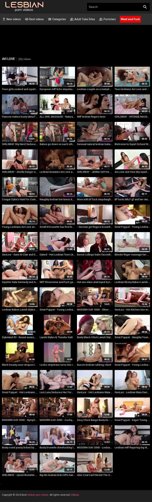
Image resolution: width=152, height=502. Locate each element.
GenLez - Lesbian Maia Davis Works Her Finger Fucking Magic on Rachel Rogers (132, 392)
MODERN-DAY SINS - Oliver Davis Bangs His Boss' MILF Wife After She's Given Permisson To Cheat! (95, 309)
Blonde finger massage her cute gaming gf (132, 254)
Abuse (75, 494)
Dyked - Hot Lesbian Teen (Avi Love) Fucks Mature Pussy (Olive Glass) (57, 254)
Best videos (34, 19)
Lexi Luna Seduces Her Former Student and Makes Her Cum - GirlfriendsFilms (57, 392)
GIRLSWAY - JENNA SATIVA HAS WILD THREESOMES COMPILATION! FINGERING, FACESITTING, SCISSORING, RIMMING (95, 171)
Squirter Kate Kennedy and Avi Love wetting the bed (20, 282)
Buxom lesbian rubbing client (94, 364)
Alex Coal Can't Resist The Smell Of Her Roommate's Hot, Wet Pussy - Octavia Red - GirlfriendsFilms (95, 475)
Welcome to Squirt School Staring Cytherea (132, 144)
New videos (11, 19)
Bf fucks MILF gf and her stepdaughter (132, 199)
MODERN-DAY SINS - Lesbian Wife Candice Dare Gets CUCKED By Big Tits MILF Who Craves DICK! (95, 447)
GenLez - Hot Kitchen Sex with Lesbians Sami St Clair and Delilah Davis (132, 309)
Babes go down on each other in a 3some (57, 144)
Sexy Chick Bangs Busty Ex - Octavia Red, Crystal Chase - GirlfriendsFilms (95, 419)
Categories (57, 19)
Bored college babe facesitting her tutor (95, 254)
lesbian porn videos (37, 494)
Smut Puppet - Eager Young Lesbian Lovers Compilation (132, 419)
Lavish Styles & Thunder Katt (56, 337)
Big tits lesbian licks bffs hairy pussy (57, 475)
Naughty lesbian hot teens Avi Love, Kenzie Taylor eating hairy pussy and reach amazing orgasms (57, 199)
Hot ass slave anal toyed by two (95, 282)
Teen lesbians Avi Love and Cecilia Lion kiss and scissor (132, 89)
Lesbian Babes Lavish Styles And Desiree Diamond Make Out (20, 309)
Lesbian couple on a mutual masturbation (95, 89)
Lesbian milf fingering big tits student (132, 447)
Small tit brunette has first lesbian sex (57, 226)
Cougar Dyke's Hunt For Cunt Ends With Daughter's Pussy (20, 199)
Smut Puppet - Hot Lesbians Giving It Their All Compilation (20, 392)
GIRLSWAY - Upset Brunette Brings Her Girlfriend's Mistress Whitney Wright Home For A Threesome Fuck (20, 475)
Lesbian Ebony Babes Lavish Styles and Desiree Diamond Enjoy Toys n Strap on (132, 282)
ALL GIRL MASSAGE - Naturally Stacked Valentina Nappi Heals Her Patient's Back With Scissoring (57, 116)
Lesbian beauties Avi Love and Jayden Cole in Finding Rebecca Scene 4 (57, 171)
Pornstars (107, 19)
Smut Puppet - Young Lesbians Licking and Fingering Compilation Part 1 (132, 364)
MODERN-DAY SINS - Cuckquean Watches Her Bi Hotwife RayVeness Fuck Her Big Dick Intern (57, 419)
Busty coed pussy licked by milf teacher (20, 447)
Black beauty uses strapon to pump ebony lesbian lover (20, 364)
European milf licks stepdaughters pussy (57, 89)
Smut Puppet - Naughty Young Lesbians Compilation (132, 337)
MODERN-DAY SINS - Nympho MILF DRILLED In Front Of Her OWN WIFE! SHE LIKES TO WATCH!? (20, 419)
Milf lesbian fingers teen (91, 116)
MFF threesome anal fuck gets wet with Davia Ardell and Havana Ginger (57, 282)
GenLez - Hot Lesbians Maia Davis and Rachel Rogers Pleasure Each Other (95, 392)
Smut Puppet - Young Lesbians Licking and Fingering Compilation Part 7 (132, 226)
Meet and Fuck (130, 19)
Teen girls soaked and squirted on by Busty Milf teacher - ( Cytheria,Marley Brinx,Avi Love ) (20, 89)
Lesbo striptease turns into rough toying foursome (57, 364)
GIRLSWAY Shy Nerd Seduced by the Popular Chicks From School (20, 144)
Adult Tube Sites (82, 19)
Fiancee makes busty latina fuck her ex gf (20, 116)
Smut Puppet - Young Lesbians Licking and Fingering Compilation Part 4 (57, 309)
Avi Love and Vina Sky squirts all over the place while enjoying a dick (132, 171)
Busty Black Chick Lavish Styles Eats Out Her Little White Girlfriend (95, 337)
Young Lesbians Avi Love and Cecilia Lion (20, 226)
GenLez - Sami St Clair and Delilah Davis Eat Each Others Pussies (20, 254)
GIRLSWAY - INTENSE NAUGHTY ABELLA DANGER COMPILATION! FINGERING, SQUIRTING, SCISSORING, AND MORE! (132, 116)
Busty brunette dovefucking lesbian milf (57, 447)
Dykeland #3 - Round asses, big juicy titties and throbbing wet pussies (20, 337)
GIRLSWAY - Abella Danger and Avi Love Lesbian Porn (20, 171)
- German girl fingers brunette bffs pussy (95, 226)
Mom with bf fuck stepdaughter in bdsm (95, 199)
